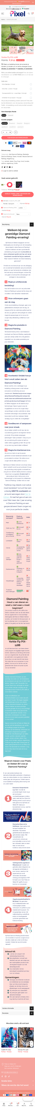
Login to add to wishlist (10, 171)
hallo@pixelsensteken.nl (20, 6)
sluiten (33, 2)
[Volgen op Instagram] (5, 1076)
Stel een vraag (5, 150)
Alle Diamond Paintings (15, 154)
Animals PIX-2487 (23, 1049)
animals (7, 161)
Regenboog (10, 158)
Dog (15, 161)
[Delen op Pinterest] (7, 167)
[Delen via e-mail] (9, 167)
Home (3, 19)
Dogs (18, 161)
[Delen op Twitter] (4, 167)
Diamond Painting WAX (10, 207)
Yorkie (16, 163)
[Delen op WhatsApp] (12, 167)
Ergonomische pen (8, 214)
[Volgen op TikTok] (9, 1076)
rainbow (3, 163)
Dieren (15, 156)
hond (22, 161)
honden (27, 161)
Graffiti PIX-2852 (6, 1049)
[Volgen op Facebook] (2, 1076)
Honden (19, 156)
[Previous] (2, 35)
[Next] (32, 35)
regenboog (10, 163)
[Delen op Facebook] (2, 167)
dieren (11, 161)
